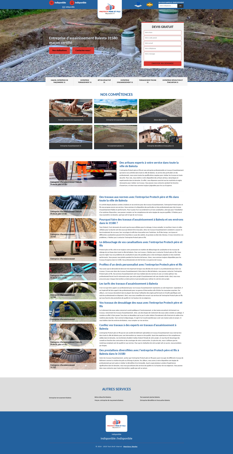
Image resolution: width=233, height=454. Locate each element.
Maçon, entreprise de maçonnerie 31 (59, 81)
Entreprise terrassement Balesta (60, 398)
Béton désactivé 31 (104, 81)
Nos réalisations (59, 50)
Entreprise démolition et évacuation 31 (173, 81)
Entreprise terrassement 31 (85, 81)
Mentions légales (130, 447)
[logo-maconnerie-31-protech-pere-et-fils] (116, 423)
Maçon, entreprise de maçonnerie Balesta (109, 400)
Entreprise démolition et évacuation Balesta (155, 400)
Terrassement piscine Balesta (150, 397)
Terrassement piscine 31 (147, 81)
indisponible (60, 2)
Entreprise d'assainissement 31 (125, 81)
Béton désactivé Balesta (103, 397)
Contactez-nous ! (83, 50)
